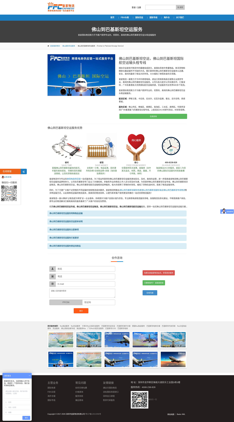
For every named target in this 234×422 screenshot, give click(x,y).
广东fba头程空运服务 (96, 328)
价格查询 (79, 392)
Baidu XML (181, 414)
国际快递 (51, 388)
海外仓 (167, 17)
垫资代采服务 (109, 400)
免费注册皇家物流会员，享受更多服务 (158, 273)
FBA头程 (125, 17)
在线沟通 (149, 293)
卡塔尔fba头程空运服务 (91, 326)
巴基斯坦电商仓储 (153, 326)
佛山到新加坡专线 (68, 328)
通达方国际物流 (110, 388)
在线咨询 (153, 116)
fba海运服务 (64, 326)
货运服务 (56, 328)
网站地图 (170, 414)
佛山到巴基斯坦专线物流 (174, 190)
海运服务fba (81, 328)
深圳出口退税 (109, 396)
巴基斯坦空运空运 (108, 326)
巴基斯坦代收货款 (169, 326)
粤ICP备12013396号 (93, 414)
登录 (134, 7)
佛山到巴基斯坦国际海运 (152, 190)
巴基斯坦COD (110, 328)
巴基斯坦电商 (123, 328)
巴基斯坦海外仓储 (123, 326)
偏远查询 (79, 400)
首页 (112, 17)
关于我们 (180, 17)
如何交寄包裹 (81, 388)
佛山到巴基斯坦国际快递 (130, 190)
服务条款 (79, 396)
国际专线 (153, 17)
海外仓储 (51, 396)
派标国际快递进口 (111, 392)
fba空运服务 (75, 326)
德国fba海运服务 (138, 326)
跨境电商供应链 (74, 179)
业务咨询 (7, 177)
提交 (81, 311)
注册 (139, 7)
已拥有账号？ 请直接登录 (153, 283)
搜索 (181, 7)
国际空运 (139, 17)
